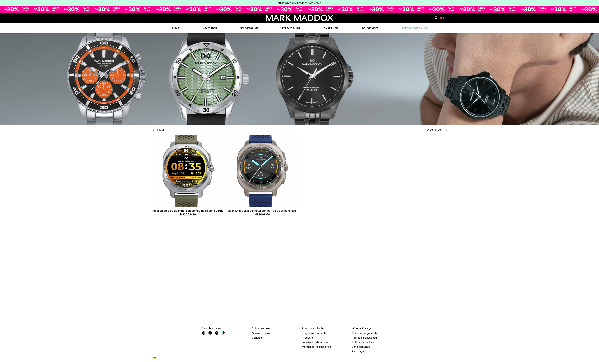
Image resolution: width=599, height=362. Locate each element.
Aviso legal (358, 351)
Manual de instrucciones (316, 346)
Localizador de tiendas (315, 342)
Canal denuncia (361, 346)
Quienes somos (261, 333)
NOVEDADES (210, 28)
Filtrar (160, 129)
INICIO (175, 28)
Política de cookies (363, 342)
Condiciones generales (365, 333)
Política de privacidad (364, 337)
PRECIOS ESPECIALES (414, 28)
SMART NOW (331, 28)
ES (444, 17)
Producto (307, 337)
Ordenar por (435, 129)
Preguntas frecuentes (315, 333)
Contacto (257, 337)
